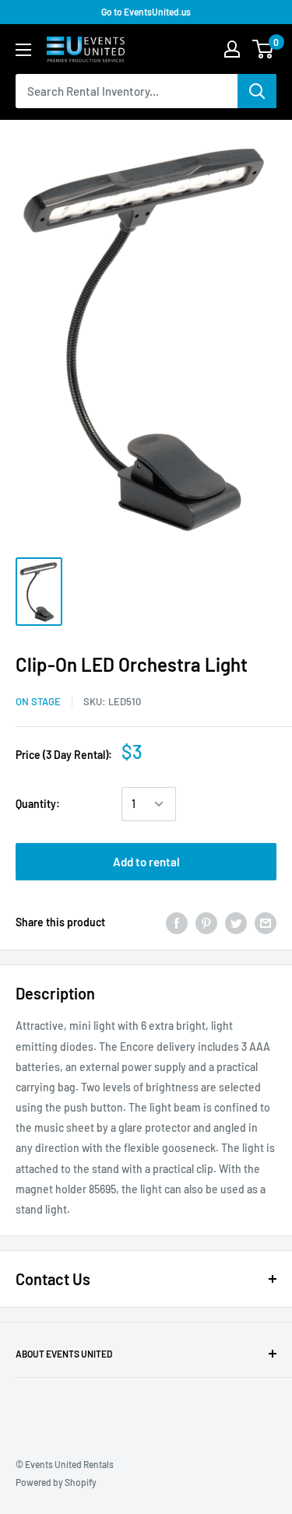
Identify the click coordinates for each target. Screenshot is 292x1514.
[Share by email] (265, 922)
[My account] (232, 49)
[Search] (256, 91)
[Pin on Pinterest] (206, 922)
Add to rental (146, 862)
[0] (263, 49)
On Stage (38, 701)
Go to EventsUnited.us (146, 11)
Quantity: (38, 803)
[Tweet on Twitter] (236, 922)
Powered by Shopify (56, 1482)
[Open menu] (23, 50)
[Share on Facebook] (177, 922)
